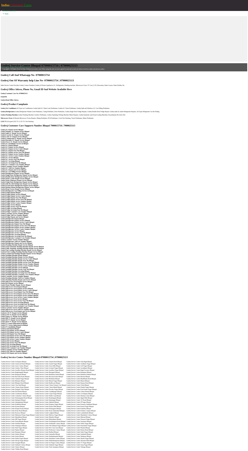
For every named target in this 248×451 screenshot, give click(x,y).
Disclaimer (16, 67)
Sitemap (9, 67)
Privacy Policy (25, 67)
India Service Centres (9, 10)
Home (6, 13)
